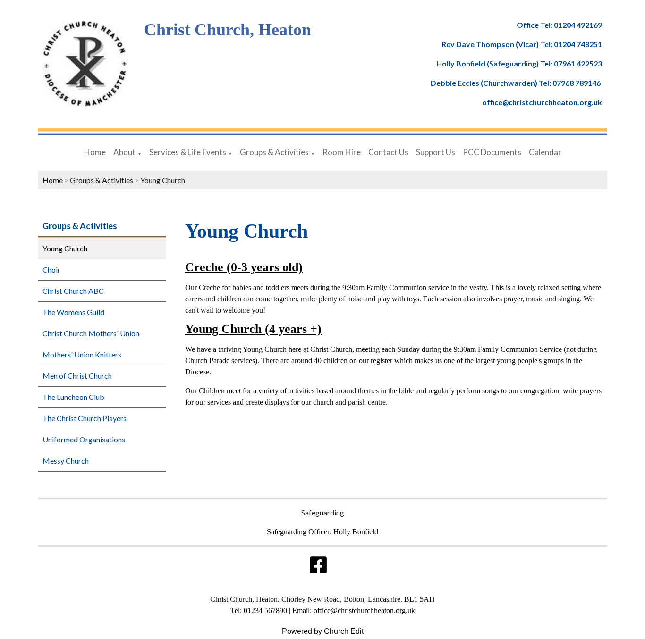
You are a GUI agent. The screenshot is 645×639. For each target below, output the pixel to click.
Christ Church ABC (73, 290)
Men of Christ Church (77, 375)
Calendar (545, 152)
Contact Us (388, 152)
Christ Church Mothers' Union (90, 333)
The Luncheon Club (73, 396)
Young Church (162, 179)
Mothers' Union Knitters (81, 354)
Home (95, 152)
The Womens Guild (73, 311)
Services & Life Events (187, 152)
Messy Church (65, 460)
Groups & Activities (274, 152)
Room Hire (341, 152)
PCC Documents (492, 152)
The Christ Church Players (84, 418)
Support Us (435, 152)
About (124, 152)
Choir (51, 269)
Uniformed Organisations (83, 439)
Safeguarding (322, 512)
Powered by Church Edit (323, 631)
